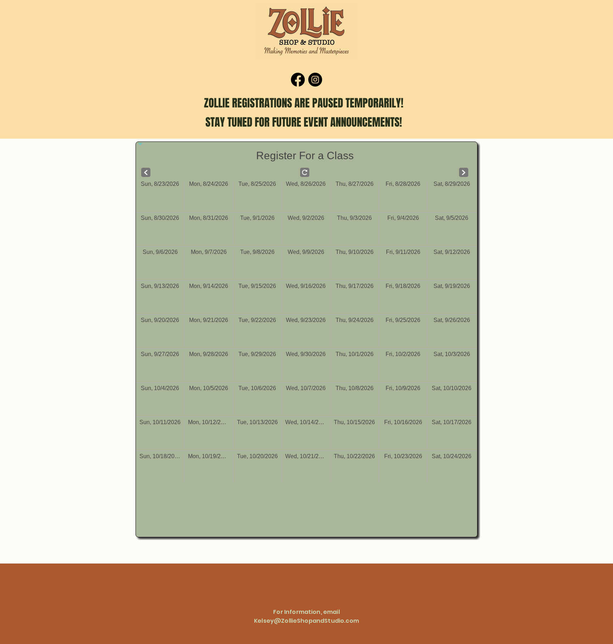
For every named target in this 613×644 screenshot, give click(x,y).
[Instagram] (315, 80)
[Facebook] (298, 80)
